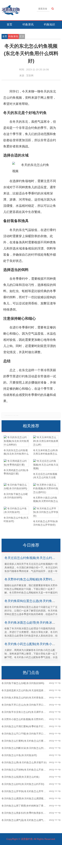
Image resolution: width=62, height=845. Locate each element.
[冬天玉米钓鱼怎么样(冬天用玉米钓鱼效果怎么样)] (45, 441)
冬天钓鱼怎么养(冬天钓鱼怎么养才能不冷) (24, 762)
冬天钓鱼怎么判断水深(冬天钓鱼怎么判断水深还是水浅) (31, 748)
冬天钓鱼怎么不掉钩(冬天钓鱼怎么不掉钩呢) (25, 769)
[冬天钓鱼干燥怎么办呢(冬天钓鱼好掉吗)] (16, 487)
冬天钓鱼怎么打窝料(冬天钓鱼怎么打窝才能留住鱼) (29, 740)
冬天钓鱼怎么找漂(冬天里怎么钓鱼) (20, 776)
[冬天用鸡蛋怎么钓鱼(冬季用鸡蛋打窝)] (16, 463)
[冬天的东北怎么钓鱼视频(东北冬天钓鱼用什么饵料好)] (16, 441)
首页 (9, 24)
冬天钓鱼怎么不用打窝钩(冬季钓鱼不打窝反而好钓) (29, 726)
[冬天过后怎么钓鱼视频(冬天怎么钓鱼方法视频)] (45, 465)
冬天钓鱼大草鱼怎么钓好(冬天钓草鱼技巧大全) (26, 697)
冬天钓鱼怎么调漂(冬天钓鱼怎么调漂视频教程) (26, 798)
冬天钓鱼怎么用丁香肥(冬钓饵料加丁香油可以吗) (28, 805)
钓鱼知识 (49, 24)
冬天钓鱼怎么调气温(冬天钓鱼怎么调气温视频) (26, 820)
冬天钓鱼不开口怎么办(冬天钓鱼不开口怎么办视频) (29, 704)
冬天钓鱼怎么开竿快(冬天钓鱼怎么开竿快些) (25, 791)
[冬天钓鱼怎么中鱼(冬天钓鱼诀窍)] (16, 510)
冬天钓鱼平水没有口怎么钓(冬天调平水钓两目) (26, 712)
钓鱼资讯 (28, 24)
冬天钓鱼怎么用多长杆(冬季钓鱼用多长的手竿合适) (29, 813)
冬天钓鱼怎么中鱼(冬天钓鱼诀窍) (19, 755)
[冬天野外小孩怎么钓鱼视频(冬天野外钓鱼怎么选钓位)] (45, 488)
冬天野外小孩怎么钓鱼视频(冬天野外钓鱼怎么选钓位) (30, 719)
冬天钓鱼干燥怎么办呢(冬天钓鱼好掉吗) (23, 683)
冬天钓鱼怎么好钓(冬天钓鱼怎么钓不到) (23, 784)
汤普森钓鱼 (27, 839)
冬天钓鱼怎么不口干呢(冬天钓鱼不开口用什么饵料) (29, 733)
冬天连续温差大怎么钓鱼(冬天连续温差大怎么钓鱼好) (30, 690)
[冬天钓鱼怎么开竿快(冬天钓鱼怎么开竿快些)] (45, 512)
